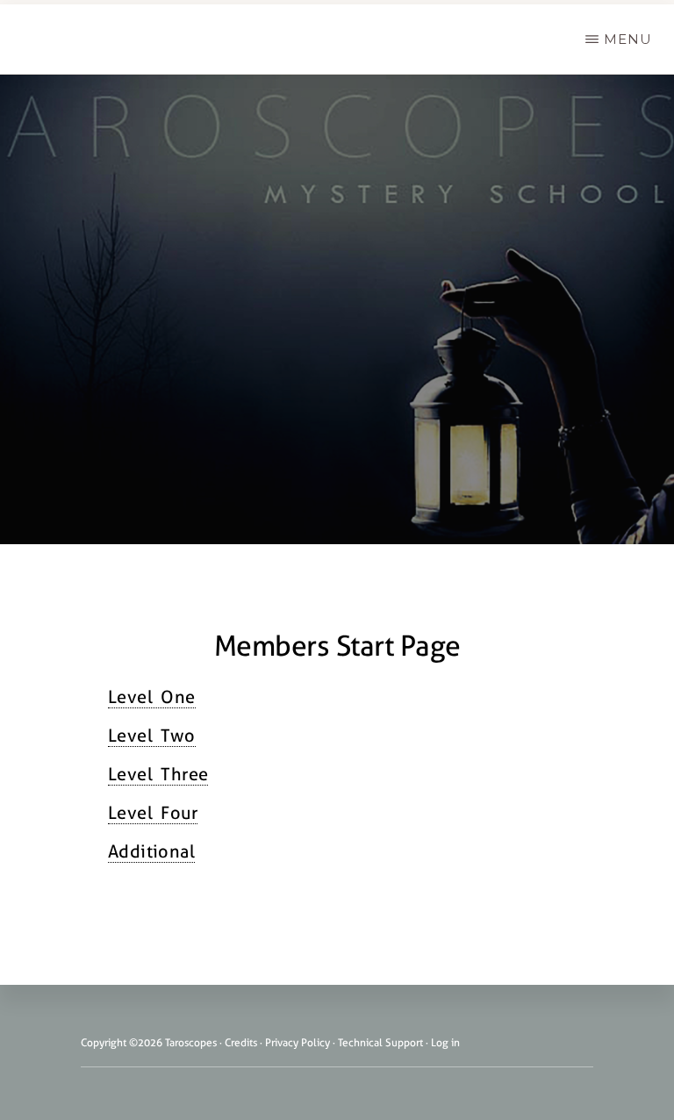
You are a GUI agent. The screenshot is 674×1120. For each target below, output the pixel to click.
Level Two (152, 735)
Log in (445, 1043)
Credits (241, 1043)
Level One (152, 696)
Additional (151, 851)
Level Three (158, 774)
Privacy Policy (297, 1043)
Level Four (152, 812)
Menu (628, 39)
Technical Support (380, 1043)
